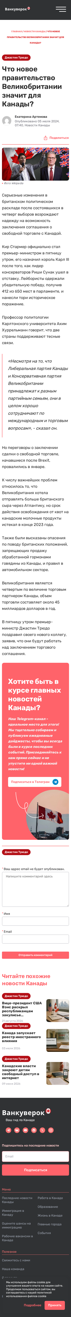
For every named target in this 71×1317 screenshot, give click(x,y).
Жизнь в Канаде (50, 1215)
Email (8, 931)
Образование (48, 1207)
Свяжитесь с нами (16, 1260)
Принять (54, 1305)
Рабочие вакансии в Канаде (17, 1238)
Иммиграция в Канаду (13, 1213)
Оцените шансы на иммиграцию (16, 1225)
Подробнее (32, 1305)
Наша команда (13, 1269)
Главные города (50, 1224)
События (44, 1233)
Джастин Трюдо (16, 57)
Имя (7, 914)
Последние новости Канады (17, 1200)
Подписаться (35, 1170)
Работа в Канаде (50, 1198)
